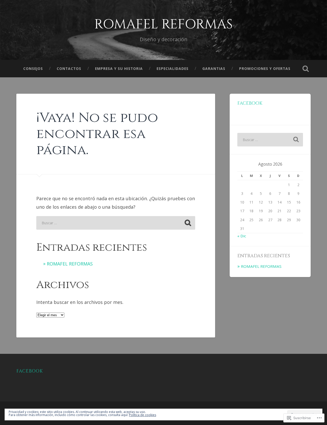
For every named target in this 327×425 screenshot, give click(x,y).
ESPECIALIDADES (173, 68)
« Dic (241, 235)
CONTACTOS (69, 68)
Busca (305, 68)
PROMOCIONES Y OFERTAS (264, 68)
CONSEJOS (33, 68)
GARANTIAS (213, 68)
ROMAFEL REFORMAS (163, 24)
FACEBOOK (29, 371)
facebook (249, 103)
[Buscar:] (115, 223)
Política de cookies (142, 415)
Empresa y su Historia (119, 68)
